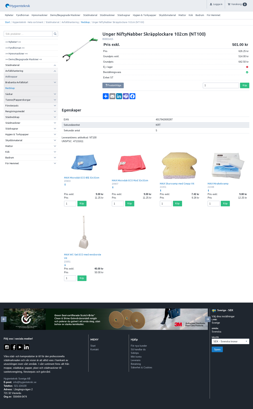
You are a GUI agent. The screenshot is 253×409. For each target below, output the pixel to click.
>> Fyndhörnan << (14, 47)
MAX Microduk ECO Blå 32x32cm (81, 177)
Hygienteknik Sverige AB (17, 378)
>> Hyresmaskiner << (16, 53)
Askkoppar (11, 76)
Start (7, 22)
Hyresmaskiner (40, 15)
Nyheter (9, 15)
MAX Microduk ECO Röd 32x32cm (130, 180)
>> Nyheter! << (13, 41)
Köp (245, 85)
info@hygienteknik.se (24, 382)
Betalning (136, 364)
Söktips (135, 353)
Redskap (85, 22)
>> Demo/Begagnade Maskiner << (23, 59)
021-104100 (20, 385)
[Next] (208, 319)
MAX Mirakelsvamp (218, 183)
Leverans (136, 360)
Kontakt (94, 349)
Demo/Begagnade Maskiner (65, 15)
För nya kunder (139, 345)
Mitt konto (136, 356)
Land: (214, 320)
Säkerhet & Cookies (141, 367)
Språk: (215, 328)
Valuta (215, 337)
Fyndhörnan (22, 15)
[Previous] (3, 319)
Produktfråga (114, 85)
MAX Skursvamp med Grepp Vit (177, 183)
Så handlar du (138, 349)
